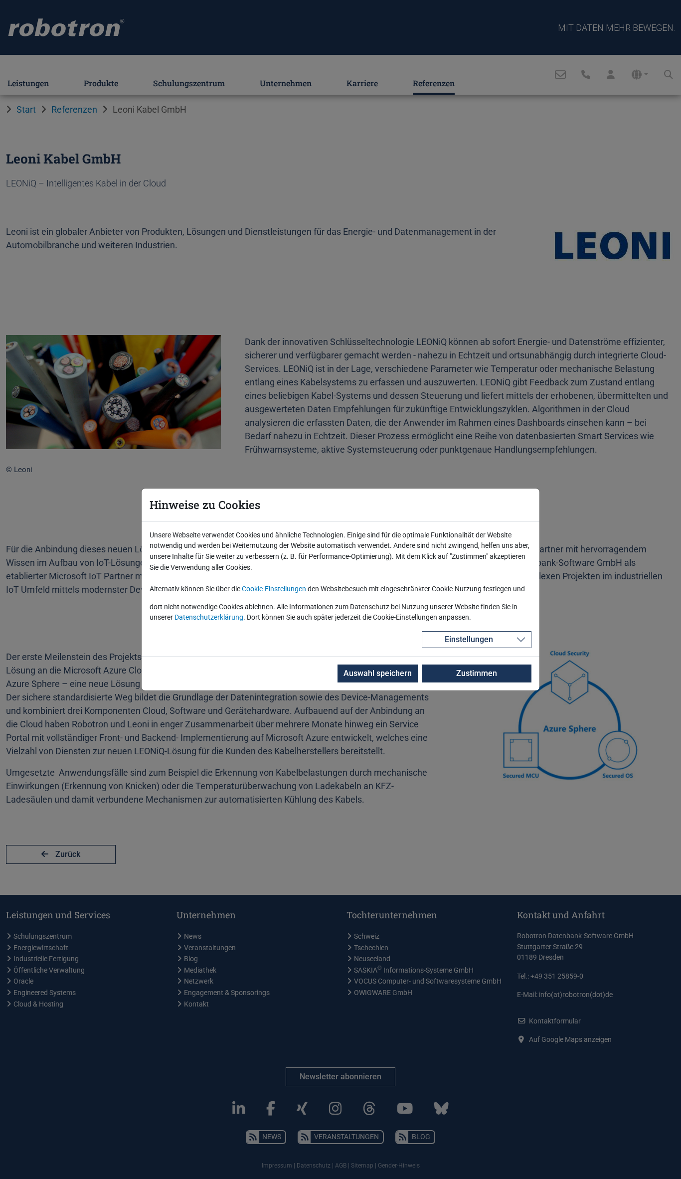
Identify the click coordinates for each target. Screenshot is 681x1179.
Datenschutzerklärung (208, 617)
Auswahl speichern (377, 673)
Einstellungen (469, 639)
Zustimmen (476, 673)
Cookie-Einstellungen (274, 589)
